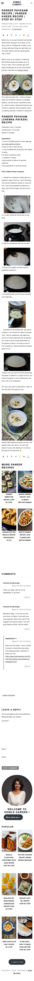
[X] (3, 35)
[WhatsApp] (20, 35)
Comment (6, 721)
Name (4, 749)
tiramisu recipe (23, 70)
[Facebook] (7, 35)
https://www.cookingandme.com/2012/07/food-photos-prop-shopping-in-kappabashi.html (18, 659)
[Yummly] (24, 35)
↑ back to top (17, 962)
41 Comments (17, 29)
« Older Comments (8, 695)
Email (4, 757)
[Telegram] (15, 35)
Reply (27, 597)
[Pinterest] (11, 35)
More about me (12, 817)
